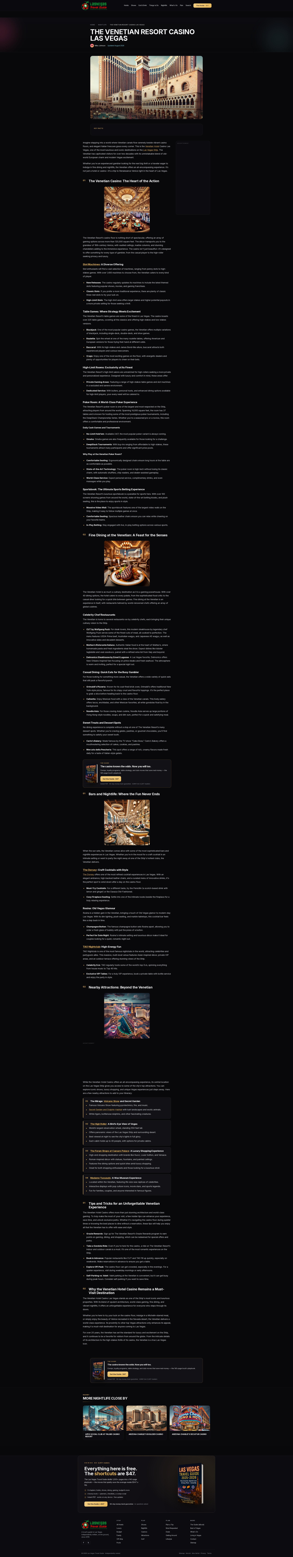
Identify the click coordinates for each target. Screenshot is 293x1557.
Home (92, 25)
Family (119, 1535)
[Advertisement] (127, 1061)
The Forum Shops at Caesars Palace (109, 1151)
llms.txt (188, 1553)
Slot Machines (91, 264)
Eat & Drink (143, 5)
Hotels (126, 5)
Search (188, 5)
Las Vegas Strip (150, 150)
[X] (88, 1543)
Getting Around (171, 1535)
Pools (119, 1543)
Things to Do (154, 5)
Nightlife (164, 5)
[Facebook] (83, 1543)
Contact (193, 1539)
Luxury (119, 1528)
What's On (174, 5)
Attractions (145, 1535)
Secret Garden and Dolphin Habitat (105, 1109)
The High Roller (98, 1124)
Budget (119, 1532)
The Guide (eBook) (197, 1525)
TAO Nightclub (91, 946)
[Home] (97, 1524)
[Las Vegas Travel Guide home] (94, 5)
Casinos (144, 1532)
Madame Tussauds (100, 1178)
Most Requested (172, 1528)
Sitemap (193, 1543)
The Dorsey (90, 869)
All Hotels (120, 1525)
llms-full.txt (195, 1553)
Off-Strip (120, 1539)
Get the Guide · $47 (111, 779)
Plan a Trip (170, 1525)
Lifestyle (169, 1539)
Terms (209, 1553)
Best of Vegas (195, 1528)
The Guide (202, 5)
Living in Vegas (195, 1535)
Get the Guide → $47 (96, 1504)
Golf (142, 1539)
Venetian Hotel (152, 146)
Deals (168, 1532)
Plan (181, 5)
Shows (133, 5)
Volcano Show (111, 1101)
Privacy (203, 1553)
